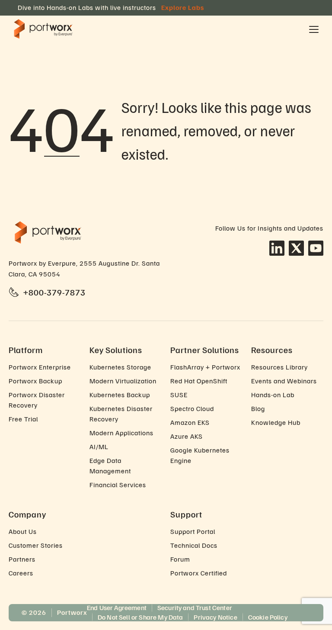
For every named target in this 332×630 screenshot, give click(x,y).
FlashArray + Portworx (205, 367)
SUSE (179, 394)
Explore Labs (182, 7)
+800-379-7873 (54, 292)
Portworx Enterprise (40, 367)
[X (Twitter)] (296, 248)
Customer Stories (36, 545)
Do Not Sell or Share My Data (140, 617)
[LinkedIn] (276, 248)
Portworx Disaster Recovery (37, 399)
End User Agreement (117, 607)
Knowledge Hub (275, 422)
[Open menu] (313, 29)
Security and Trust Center (194, 607)
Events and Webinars (284, 380)
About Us (23, 531)
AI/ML (99, 446)
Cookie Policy (267, 617)
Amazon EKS (190, 422)
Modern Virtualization (122, 380)
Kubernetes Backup (119, 394)
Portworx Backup (35, 380)
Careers (21, 573)
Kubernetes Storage (120, 367)
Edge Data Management (110, 465)
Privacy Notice (215, 617)
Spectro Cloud (192, 408)
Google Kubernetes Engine (200, 455)
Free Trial (23, 419)
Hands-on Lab (272, 394)
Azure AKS (186, 436)
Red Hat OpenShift (198, 380)
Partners (22, 559)
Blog (258, 408)
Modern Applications (121, 432)
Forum (180, 559)
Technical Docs (193, 545)
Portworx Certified (198, 573)
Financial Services (117, 484)
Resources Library (279, 367)
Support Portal (192, 531)
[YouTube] (315, 248)
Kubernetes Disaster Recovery (121, 413)
